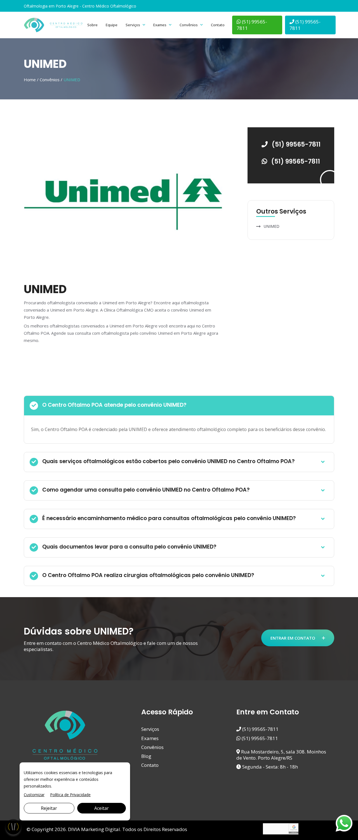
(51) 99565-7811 (252, 24)
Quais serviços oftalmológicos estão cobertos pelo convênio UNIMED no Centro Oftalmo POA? (168, 461)
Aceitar (101, 808)
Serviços (133, 24)
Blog (146, 756)
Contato (218, 24)
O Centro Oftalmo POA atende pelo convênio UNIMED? (114, 405)
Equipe (111, 24)
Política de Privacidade (70, 794)
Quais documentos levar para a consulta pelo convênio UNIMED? (129, 547)
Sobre (92, 24)
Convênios (189, 24)
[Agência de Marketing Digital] (280, 828)
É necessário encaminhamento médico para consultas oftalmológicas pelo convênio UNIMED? (169, 518)
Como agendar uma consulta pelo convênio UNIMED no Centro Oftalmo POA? (146, 490)
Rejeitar (49, 808)
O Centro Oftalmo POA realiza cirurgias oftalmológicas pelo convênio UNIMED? (148, 575)
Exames (159, 24)
